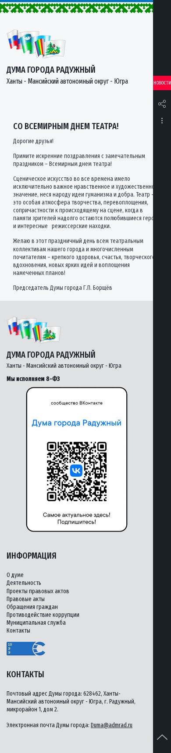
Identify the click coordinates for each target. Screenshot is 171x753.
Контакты (18, 630)
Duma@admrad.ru (111, 725)
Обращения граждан (32, 607)
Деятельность (24, 583)
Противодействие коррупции (43, 615)
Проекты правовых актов (38, 591)
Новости (162, 83)
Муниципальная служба (36, 622)
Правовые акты (26, 599)
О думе (15, 575)
